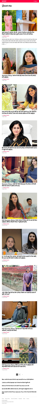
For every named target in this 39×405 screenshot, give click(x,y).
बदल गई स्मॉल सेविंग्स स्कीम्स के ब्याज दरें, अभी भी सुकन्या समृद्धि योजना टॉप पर (17, 388)
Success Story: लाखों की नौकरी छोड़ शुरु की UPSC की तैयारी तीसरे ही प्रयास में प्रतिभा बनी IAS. (19, 185)
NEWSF (4, 1)
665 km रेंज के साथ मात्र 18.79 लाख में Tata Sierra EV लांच (15, 385)
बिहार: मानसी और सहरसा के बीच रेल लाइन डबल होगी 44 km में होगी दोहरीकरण (18, 379)
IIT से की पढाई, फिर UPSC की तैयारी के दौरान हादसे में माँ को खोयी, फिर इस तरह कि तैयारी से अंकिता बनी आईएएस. (19, 257)
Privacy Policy (7, 398)
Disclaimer (20, 398)
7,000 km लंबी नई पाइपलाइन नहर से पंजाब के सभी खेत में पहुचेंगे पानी (16, 382)
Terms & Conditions (14, 398)
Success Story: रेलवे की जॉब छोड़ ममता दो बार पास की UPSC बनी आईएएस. (19, 76)
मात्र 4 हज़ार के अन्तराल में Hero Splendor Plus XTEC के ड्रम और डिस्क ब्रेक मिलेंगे (19, 392)
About (24, 398)
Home (3, 398)
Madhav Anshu (6, 36)
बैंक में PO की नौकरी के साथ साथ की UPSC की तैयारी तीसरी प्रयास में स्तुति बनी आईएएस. (19, 148)
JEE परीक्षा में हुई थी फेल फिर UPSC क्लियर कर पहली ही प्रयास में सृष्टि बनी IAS (19, 293)
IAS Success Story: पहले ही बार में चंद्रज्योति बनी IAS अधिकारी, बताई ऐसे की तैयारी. (17, 329)
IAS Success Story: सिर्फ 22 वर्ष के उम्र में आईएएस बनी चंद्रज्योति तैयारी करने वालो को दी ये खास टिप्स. (17, 365)
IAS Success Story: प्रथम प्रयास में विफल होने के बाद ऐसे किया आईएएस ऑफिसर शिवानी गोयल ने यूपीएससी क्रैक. (19, 221)
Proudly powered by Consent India (7, 401)
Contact (27, 398)
